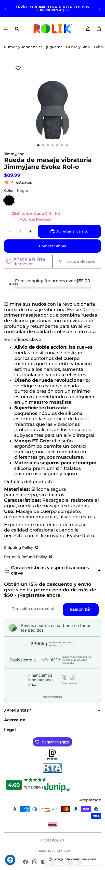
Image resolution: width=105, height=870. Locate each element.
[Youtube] (44, 862)
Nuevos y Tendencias (23, 47)
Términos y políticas (52, 851)
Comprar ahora (52, 246)
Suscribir (80, 609)
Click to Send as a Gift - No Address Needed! (35, 216)
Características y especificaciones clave (50, 570)
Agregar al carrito (72, 231)
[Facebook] (25, 862)
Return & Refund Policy (26, 556)
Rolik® (58, 840)
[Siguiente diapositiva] (99, 8)
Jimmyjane (14, 154)
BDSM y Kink (78, 47)
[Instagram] (35, 862)
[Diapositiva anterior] (5, 8)
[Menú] (6, 29)
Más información (52, 696)
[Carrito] (98, 28)
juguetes (54, 47)
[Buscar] (16, 28)
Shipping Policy (19, 547)
